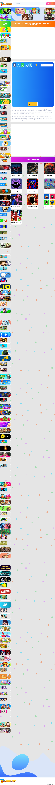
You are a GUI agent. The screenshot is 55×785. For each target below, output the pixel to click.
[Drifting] (3, 161)
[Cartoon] (5, 97)
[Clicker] (5, 133)
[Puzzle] (5, 408)
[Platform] (5, 384)
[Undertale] (5, 581)
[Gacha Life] (5, 660)
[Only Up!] (3, 365)
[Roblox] (5, 432)
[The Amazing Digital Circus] (3, 538)
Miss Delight (49, 175)
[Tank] (3, 520)
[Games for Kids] (5, 666)
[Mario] (5, 312)
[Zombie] (3, 598)
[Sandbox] (3, 442)
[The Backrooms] (3, 544)
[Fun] (5, 211)
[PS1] (3, 400)
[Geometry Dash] (3, 227)
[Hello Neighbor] (3, 269)
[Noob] (5, 360)
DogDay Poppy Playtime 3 (34, 175)
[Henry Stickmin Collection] (5, 276)
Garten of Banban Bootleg (17, 222)
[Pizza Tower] (3, 371)
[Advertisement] (5, 755)
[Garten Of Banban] (3, 221)
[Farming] (3, 647)
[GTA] (5, 247)
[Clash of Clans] (3, 120)
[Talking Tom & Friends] (3, 514)
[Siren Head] (3, 466)
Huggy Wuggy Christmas (34, 191)
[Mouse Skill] (5, 354)
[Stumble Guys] (5, 498)
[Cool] (5, 145)
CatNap (16, 191)
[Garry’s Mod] (3, 215)
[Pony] (3, 688)
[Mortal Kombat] (3, 341)
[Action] (34, 13)
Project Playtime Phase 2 (33, 206)
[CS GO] (3, 149)
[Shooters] (3, 460)
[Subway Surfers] (5, 504)
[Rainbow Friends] (5, 414)
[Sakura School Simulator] (3, 700)
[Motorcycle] (3, 347)
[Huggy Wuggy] (3, 281)
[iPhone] (5, 300)
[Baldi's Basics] (3, 66)
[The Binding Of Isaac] (5, 551)
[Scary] (5, 450)
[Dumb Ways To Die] (3, 173)
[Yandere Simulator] (5, 732)
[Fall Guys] (3, 179)
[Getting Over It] (3, 233)
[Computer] (5, 139)
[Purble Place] (3, 694)
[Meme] (5, 324)
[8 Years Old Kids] (3, 42)
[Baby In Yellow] (5, 61)
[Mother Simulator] (3, 670)
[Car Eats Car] (5, 85)
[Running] (5, 19)
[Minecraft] (3, 329)
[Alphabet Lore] (5, 49)
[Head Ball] (5, 264)
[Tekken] (5, 527)
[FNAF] (5, 199)
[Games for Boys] (5, 13)
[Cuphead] (5, 157)
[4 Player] (5, 37)
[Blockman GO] (3, 72)
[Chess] (3, 108)
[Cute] (5, 630)
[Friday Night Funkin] (5, 205)
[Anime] (3, 611)
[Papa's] (5, 678)
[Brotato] (3, 78)
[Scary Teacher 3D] (5, 456)
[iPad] (5, 294)
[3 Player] (5, 31)
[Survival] (5, 510)
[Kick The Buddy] (3, 305)
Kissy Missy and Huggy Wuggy (18, 206)
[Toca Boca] (5, 726)
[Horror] (27, 19)
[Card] (3, 90)
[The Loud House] (5, 557)
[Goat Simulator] (3, 239)
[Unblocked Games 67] (5, 575)
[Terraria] (5, 533)
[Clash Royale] (3, 126)
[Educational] (5, 642)
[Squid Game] (5, 486)
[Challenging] (5, 103)
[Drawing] (5, 636)
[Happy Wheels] (3, 257)
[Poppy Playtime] (5, 396)
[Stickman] (3, 490)
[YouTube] (5, 593)
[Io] (5, 288)
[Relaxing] (5, 426)
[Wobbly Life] (3, 586)
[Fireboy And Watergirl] (5, 193)
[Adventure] (49, 13)
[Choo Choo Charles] (3, 114)
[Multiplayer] (49, 19)
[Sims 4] (5, 708)
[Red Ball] (5, 420)
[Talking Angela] (3, 712)
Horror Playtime (16, 175)
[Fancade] (3, 185)
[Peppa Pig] (5, 684)
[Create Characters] (5, 624)
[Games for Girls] (20, 13)
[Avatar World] (3, 617)
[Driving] (5, 169)
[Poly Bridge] (3, 388)
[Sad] (5, 438)
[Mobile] (5, 336)
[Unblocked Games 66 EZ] (5, 569)
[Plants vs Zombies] (5, 378)
